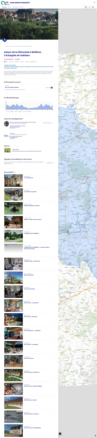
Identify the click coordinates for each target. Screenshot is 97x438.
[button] (60, 13)
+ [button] (59, 10)
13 (18, 185)
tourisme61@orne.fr (13, 137)
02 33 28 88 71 (12, 138)
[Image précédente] (6, 180)
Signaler (49, 162)
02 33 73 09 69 (12, 128)
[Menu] (94, 2)
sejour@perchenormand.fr (15, 127)
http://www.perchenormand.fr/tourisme (17, 125)
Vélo (10, 46)
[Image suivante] (21, 180)
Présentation (4, 7)
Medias (9, 7)
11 (16, 185)
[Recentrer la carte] (60, 16)
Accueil (6, 46)
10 (15, 185)
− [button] (59, 11)
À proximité (21, 7)
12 (17, 185)
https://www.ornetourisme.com (16, 136)
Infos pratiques (15, 7)
